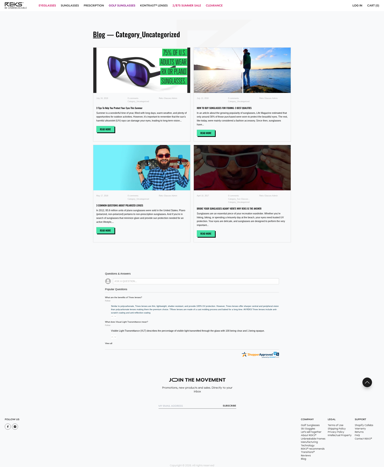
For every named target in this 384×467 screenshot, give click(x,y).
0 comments (133, 98)
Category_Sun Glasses (238, 199)
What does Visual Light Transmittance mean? (126, 322)
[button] (112, 316)
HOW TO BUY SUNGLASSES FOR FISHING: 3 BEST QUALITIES (224, 108)
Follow (107, 301)
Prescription (94, 5)
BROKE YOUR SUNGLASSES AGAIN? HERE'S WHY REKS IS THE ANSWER (229, 208)
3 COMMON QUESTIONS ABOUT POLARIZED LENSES (119, 205)
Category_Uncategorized (138, 101)
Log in (357, 5)
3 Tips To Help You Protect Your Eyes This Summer (119, 108)
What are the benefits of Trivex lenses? (123, 297)
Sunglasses (70, 5)
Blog (99, 34)
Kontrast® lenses (154, 5)
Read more (105, 129)
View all (108, 343)
